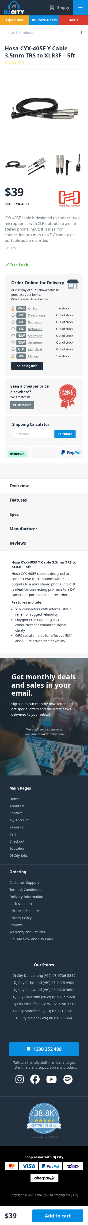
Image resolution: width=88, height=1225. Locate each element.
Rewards (16, 827)
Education (17, 848)
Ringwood (35, 322)
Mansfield (35, 349)
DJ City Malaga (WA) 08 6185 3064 (44, 1017)
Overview (19, 485)
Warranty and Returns (27, 931)
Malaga (33, 356)
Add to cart (58, 1216)
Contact (15, 813)
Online (32, 308)
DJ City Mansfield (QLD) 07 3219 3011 (44, 1010)
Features (18, 500)
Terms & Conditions (25, 889)
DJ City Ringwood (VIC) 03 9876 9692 (44, 989)
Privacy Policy (47, 734)
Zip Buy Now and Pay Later (31, 939)
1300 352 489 (46, 1049)
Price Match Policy (24, 910)
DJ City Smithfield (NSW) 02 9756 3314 (44, 1003)
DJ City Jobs (18, 855)
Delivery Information (26, 896)
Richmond (35, 329)
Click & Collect (20, 903)
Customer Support (24, 882)
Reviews (18, 543)
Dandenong (36, 315)
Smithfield (35, 336)
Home (14, 798)
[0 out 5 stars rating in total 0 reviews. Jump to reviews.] (44, 62)
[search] (36, 32)
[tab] (44, 486)
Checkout (16, 841)
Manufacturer (23, 528)
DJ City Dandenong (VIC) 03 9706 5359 (44, 975)
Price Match (22, 405)
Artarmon (35, 343)
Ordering (17, 871)
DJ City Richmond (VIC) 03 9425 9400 (44, 982)
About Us (16, 805)
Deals (73, 19)
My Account (19, 820)
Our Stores (44, 964)
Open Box (14, 19)
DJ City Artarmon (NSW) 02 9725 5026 (44, 996)
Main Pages (20, 788)
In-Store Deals (44, 19)
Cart (12, 834)
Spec (14, 514)
